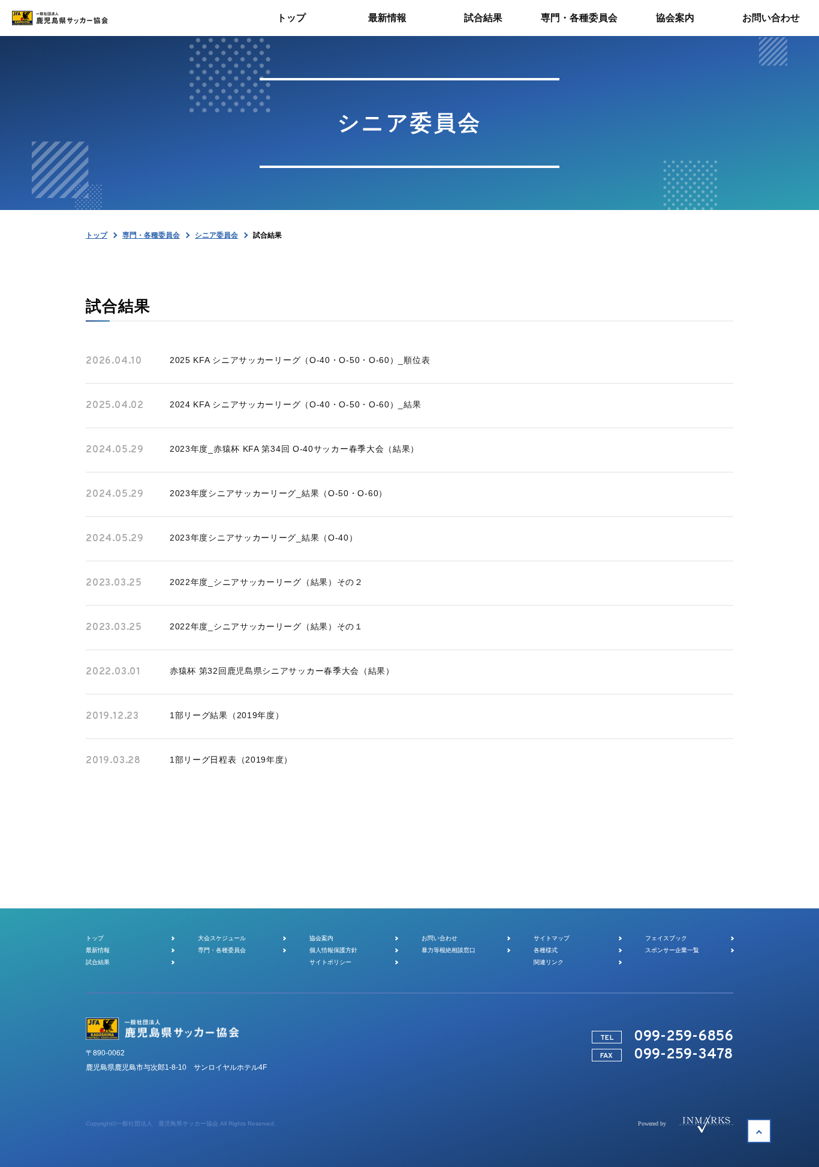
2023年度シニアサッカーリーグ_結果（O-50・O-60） (278, 493)
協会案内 (321, 938)
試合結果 (98, 962)
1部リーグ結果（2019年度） (227, 715)
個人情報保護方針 (333, 950)
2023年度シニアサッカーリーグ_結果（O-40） (264, 537)
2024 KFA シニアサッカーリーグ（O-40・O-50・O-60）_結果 (295, 404)
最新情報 (98, 950)
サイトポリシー (330, 962)
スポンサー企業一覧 (672, 950)
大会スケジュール (222, 938)
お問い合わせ (439, 938)
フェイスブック (666, 938)
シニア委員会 (216, 235)
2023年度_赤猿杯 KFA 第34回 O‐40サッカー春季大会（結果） (294, 449)
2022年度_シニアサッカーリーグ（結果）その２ (266, 582)
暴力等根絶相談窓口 (448, 950)
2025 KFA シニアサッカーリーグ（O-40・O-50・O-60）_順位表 (300, 360)
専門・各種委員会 (151, 235)
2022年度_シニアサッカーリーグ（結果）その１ (266, 626)
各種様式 (546, 950)
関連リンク (549, 962)
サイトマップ (552, 938)
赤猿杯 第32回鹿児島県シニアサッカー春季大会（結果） (282, 671)
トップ (96, 235)
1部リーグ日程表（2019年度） (231, 759)
